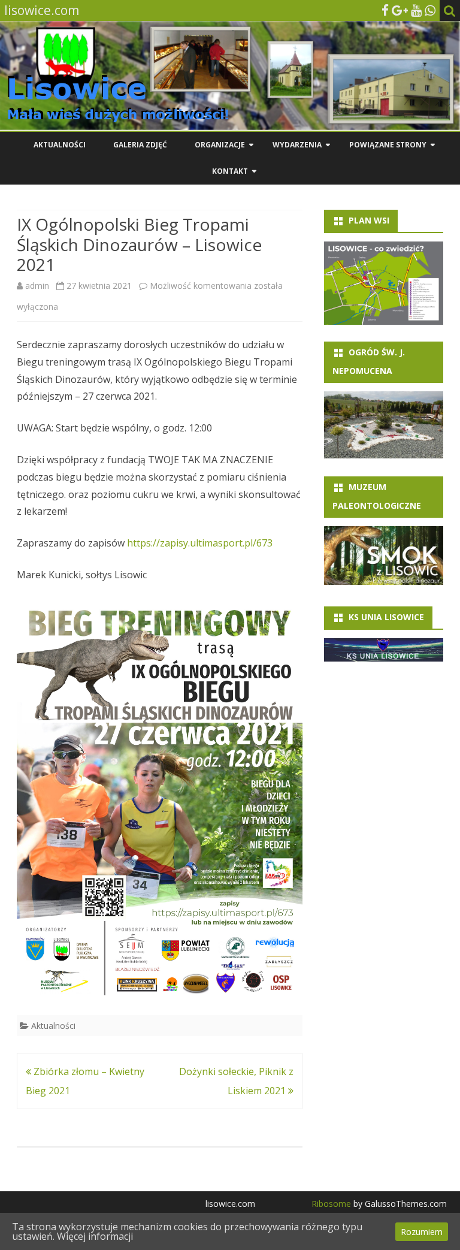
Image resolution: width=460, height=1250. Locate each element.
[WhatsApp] (430, 10)
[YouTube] (416, 10)
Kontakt (230, 171)
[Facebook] (385, 10)
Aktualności (60, 145)
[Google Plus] (400, 10)
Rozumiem (422, 1231)
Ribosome (331, 1203)
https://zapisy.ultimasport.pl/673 (200, 542)
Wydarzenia (297, 145)
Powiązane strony (387, 145)
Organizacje (220, 145)
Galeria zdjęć (140, 145)
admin (37, 285)
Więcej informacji (95, 1236)
